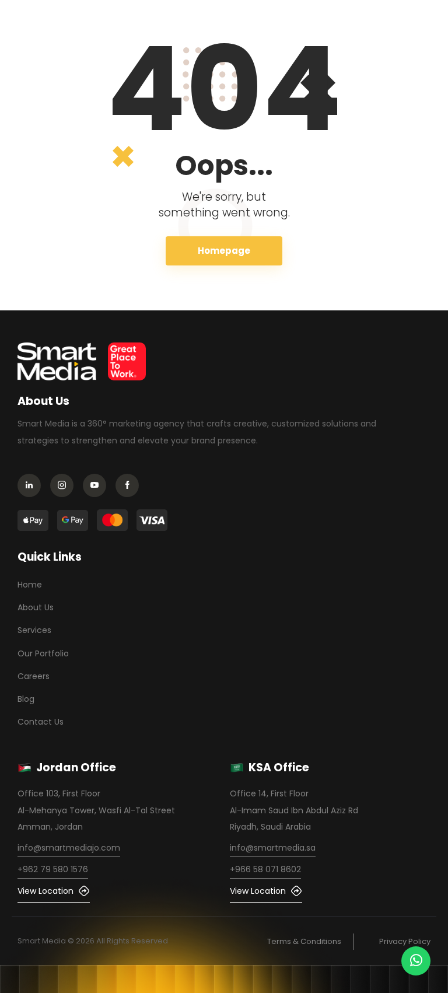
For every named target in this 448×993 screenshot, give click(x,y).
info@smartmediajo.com (69, 848)
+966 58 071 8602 (265, 869)
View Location (46, 891)
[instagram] (65, 487)
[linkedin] (33, 487)
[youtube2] (98, 487)
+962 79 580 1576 (53, 869)
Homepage (224, 250)
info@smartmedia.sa (273, 848)
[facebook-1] (131, 487)
